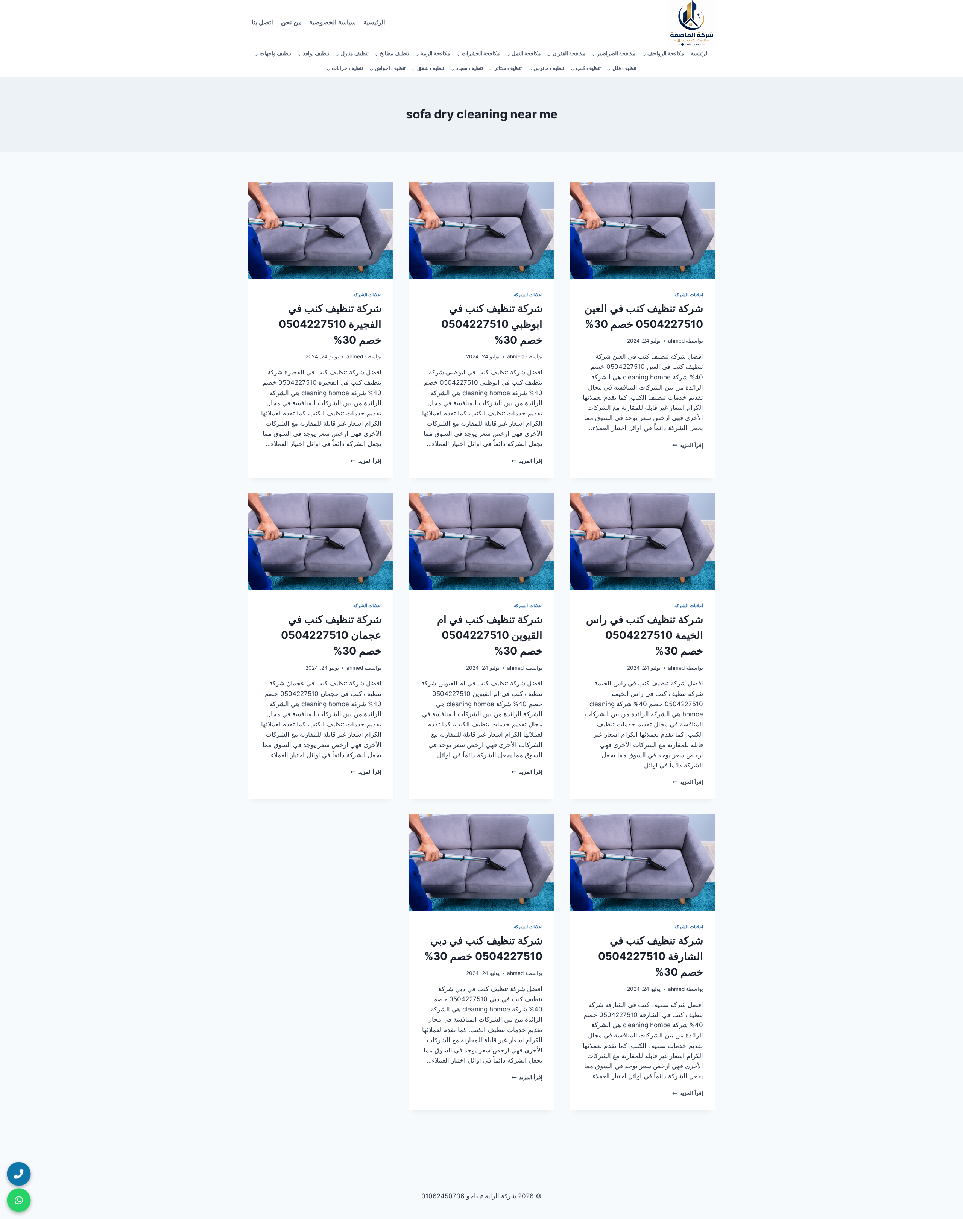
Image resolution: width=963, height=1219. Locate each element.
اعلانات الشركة (688, 294)
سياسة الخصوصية (332, 23)
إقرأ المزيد (687, 445)
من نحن (291, 23)
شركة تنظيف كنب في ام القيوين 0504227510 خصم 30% (489, 635)
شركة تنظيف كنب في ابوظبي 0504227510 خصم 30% (491, 324)
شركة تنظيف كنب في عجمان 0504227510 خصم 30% (331, 635)
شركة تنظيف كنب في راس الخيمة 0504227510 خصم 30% (644, 635)
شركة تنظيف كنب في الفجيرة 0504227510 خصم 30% (330, 324)
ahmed (676, 341)
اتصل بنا (262, 23)
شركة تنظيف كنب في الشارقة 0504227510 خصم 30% (650, 956)
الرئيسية (374, 23)
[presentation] (642, 230)
